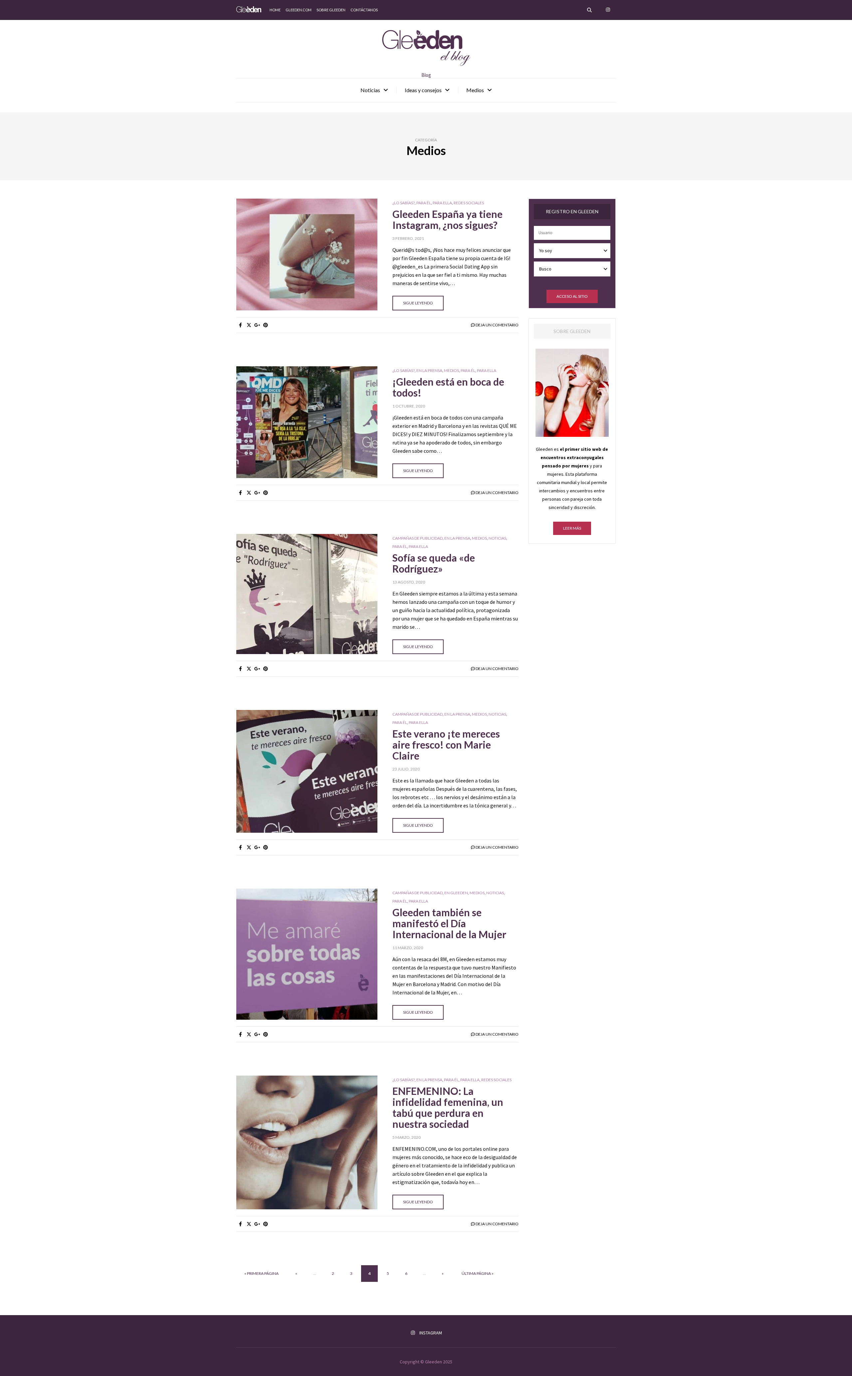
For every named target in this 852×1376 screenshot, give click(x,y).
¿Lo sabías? (403, 203)
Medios (475, 90)
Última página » (478, 1273)
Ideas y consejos (423, 90)
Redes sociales (469, 203)
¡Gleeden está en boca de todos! (448, 387)
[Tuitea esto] (249, 325)
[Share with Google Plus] (257, 325)
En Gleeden (456, 893)
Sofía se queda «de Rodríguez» (433, 563)
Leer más (572, 528)
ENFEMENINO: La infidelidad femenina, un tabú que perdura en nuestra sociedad (447, 1107)
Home (275, 10)
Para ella (442, 203)
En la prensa (429, 371)
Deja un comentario (497, 324)
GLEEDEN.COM (299, 10)
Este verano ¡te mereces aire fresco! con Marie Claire (446, 745)
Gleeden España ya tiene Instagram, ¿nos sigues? (447, 219)
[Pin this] (265, 325)
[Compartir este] (240, 325)
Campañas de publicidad (417, 538)
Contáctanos (364, 10)
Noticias (370, 90)
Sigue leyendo (418, 302)
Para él (423, 203)
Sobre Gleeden (331, 10)
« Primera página (261, 1273)
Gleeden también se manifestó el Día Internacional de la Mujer (449, 923)
